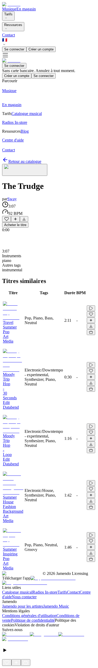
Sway (12, 199)
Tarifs (8, 14)
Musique (9, 9)
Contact (8, 35)
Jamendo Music (56, 606)
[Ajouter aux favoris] (6, 219)
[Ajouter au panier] (91, 332)
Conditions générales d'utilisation (29, 615)
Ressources (13, 25)
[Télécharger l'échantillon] (24, 219)
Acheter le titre (15, 225)
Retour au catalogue (24, 161)
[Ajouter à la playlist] (15, 219)
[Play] (24, 170)
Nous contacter (24, 597)
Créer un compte (41, 49)
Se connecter (14, 49)
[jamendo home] (11, 4)
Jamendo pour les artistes (22, 606)
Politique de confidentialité (33, 620)
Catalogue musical (17, 592)
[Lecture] (91, 308)
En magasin (26, 9)
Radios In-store (44, 592)
